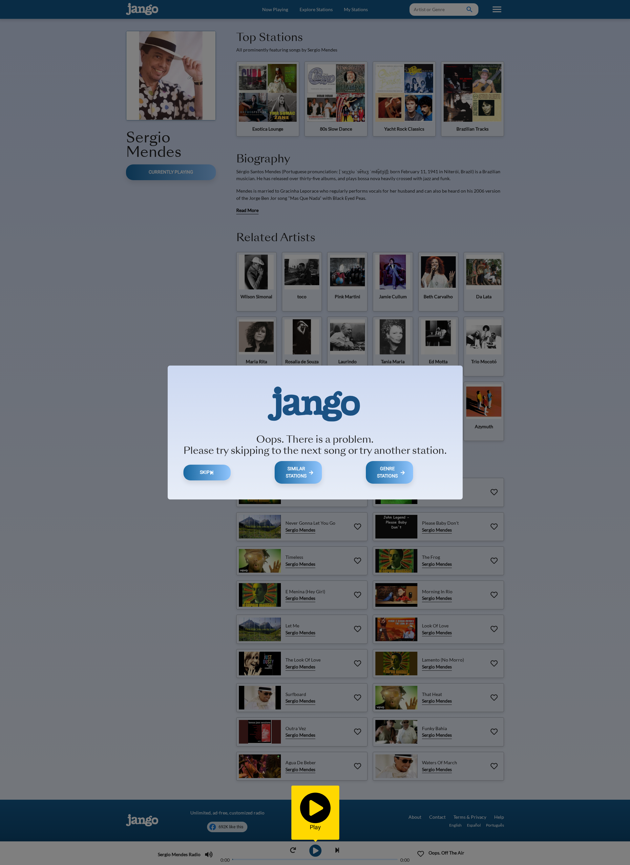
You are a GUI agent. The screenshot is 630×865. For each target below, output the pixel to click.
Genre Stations (387, 472)
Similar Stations (296, 472)
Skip (205, 472)
